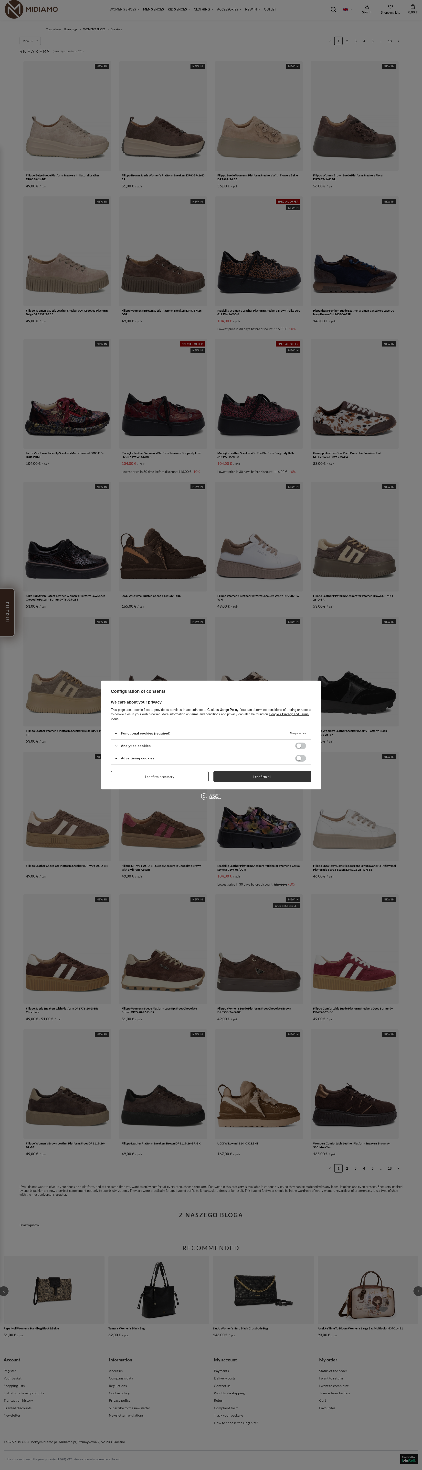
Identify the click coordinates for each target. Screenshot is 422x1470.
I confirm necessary (159, 776)
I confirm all (262, 776)
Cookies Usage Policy (222, 710)
